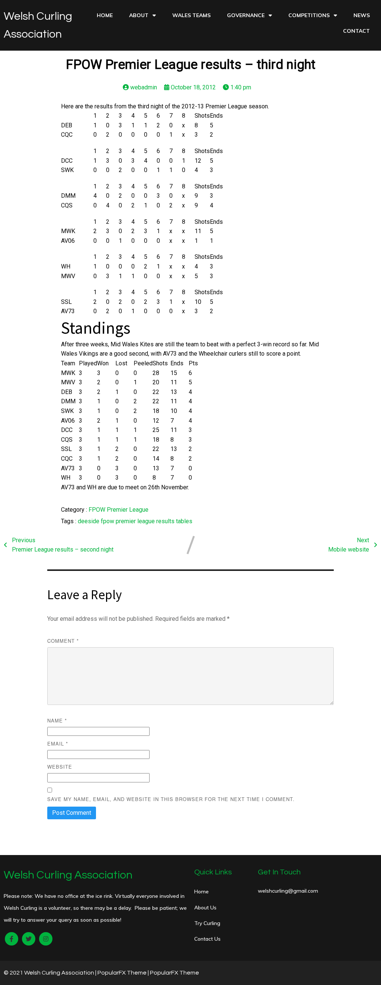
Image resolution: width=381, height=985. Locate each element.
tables (184, 521)
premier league (136, 521)
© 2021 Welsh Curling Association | (50, 973)
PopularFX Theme (122, 973)
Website (59, 766)
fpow (108, 521)
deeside (89, 521)
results (166, 521)
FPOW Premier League (118, 509)
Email (57, 743)
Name (57, 720)
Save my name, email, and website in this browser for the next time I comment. (171, 799)
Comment (63, 640)
